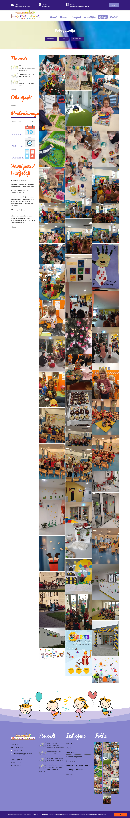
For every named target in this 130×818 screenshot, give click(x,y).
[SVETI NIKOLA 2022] (78, 653)
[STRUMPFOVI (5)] (105, 65)
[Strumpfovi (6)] (52, 282)
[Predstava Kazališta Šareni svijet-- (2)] (78, 436)
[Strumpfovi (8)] (78, 268)
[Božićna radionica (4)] (52, 389)
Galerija (103, 17)
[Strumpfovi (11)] (52, 253)
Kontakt (114, 17)
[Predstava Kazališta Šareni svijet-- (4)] (105, 417)
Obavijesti (76, 17)
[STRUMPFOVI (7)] (52, 65)
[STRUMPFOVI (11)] (52, 149)
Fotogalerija (51, 38)
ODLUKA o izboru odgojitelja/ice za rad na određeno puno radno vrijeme (55, 745)
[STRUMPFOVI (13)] (105, 113)
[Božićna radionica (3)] (78, 408)
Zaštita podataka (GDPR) (75, 770)
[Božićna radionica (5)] (105, 381)
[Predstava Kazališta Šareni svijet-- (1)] (105, 453)
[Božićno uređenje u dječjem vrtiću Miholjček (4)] (105, 546)
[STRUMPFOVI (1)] (52, 113)
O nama (63, 17)
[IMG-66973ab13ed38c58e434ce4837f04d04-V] (105, 213)
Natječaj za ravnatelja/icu (19, 180)
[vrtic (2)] (105, 638)
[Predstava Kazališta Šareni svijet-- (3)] (52, 425)
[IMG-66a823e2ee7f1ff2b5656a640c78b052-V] (78, 208)
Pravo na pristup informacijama (78, 765)
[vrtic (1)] (52, 638)
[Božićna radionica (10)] (52, 318)
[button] (96, 814)
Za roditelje (89, 17)
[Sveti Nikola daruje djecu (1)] (105, 610)
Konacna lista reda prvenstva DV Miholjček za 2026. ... (27, 83)
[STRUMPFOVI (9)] (78, 180)
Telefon (44, 4)
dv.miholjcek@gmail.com (22, 6)
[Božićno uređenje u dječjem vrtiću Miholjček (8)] (52, 517)
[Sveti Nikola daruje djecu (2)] (78, 612)
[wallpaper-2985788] (105, 670)
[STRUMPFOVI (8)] (52, 185)
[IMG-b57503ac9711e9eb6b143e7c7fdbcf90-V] (105, 233)
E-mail (16, 4)
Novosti (53, 17)
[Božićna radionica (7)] (52, 354)
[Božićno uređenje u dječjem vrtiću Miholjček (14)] (105, 481)
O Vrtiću (69, 748)
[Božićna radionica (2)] (78, 300)
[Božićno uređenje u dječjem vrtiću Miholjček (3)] (52, 553)
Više (12, 90)
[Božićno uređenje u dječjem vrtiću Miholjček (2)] (78, 576)
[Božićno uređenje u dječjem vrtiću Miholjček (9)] (105, 510)
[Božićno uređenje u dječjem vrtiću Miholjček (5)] (78, 540)
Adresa (72, 4)
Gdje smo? (114, 5)
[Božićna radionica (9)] (78, 336)
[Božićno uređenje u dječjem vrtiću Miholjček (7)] (78, 512)
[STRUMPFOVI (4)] (52, 85)
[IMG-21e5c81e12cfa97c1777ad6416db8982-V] (52, 213)
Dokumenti (70, 761)
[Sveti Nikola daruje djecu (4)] (52, 581)
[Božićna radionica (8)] (105, 345)
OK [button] (121, 814)
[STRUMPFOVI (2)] (78, 108)
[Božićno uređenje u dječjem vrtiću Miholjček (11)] (78, 492)
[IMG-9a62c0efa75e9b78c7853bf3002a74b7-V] (52, 233)
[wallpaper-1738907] (52, 654)
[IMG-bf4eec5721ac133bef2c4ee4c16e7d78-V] (105, 185)
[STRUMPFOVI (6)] (78, 72)
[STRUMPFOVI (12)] (78, 144)
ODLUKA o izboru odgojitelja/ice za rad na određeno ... (27, 68)
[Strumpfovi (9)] (105, 267)
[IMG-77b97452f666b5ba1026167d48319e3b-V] (78, 236)
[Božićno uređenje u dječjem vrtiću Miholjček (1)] (105, 582)
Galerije (64, 38)
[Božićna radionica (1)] (105, 309)
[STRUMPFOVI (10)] (105, 149)
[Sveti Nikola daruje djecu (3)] (52, 610)
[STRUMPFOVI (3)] (105, 85)
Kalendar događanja (74, 757)
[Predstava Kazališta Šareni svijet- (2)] (52, 461)
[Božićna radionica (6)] (78, 372)
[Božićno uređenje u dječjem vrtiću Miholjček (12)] (52, 489)
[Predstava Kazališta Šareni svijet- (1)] (78, 464)
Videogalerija (77, 38)
